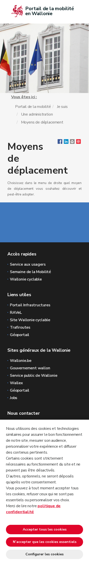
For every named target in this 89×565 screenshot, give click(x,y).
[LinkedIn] (66, 142)
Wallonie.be (20, 360)
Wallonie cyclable (26, 279)
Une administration (37, 114)
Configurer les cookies (44, 554)
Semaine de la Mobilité (30, 271)
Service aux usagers (28, 264)
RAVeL (16, 312)
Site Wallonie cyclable (30, 319)
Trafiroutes (20, 327)
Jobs (13, 397)
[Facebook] (60, 142)
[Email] (78, 142)
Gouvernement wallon (30, 368)
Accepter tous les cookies (45, 529)
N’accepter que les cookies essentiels (44, 541)
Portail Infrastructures (30, 305)
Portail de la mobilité (33, 106)
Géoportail (19, 334)
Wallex (16, 382)
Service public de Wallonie (33, 375)
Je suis (62, 106)
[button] (72, 142)
